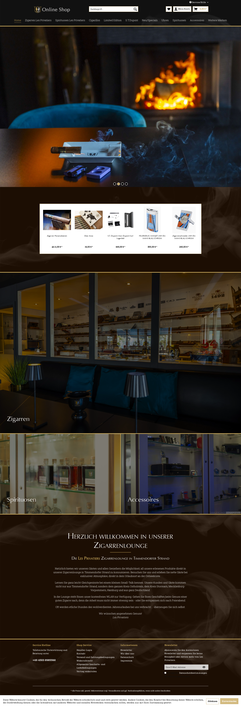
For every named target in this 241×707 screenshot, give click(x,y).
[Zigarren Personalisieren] (57, 220)
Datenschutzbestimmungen (193, 673)
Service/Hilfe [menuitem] (198, 2)
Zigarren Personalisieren (57, 236)
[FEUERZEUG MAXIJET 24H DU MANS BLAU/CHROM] (152, 220)
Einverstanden (229, 701)
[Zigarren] (120, 353)
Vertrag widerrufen (87, 671)
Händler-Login (84, 650)
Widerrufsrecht (85, 660)
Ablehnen (212, 701)
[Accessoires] (181, 474)
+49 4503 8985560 (44, 660)
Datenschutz (127, 657)
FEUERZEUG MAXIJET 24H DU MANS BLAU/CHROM (152, 237)
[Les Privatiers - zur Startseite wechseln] (52, 9)
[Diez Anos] (88, 220)
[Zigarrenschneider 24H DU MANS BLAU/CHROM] (183, 220)
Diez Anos (88, 236)
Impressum (126, 660)
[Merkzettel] (169, 9)
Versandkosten (114, 691)
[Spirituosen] (60, 474)
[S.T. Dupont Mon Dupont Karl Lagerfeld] (120, 220)
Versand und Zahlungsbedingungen (96, 657)
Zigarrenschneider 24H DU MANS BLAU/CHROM (184, 237)
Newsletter (126, 650)
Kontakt (81, 653)
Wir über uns (127, 653)
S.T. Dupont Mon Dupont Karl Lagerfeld (120, 237)
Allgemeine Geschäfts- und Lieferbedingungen (91, 666)
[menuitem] (113, 9)
